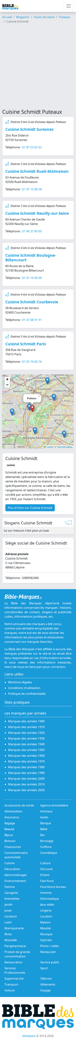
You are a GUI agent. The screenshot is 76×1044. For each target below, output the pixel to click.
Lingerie (45, 910)
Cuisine (9, 863)
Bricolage (46, 841)
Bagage (9, 823)
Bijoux (8, 835)
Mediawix (29, 1036)
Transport (11, 984)
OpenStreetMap (65, 446)
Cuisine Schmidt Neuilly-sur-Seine (37, 213)
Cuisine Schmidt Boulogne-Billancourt (30, 257)
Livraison (10, 916)
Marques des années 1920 (26, 733)
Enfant (44, 875)
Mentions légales (20, 682)
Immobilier (12, 899)
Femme (9, 887)
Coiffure (45, 847)
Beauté (9, 829)
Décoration (12, 869)
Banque (45, 823)
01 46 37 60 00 (32, 231)
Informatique (49, 899)
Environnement (15, 881)
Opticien (46, 940)
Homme (45, 893)
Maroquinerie (14, 928)
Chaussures (12, 847)
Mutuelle (10, 940)
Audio (44, 817)
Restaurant (48, 952)
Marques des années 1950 (26, 750)
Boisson (9, 841)
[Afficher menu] (68, 6)
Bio (42, 835)
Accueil (7, 17)
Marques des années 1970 (26, 761)
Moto (8, 934)
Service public (49, 962)
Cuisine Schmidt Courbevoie (31, 301)
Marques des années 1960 (26, 756)
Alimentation (13, 811)
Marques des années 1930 (26, 738)
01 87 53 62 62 (32, 147)
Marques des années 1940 (26, 744)
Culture (45, 863)
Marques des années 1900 (26, 721)
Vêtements (47, 984)
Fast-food (46, 881)
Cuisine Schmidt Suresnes (29, 129)
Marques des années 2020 (26, 790)
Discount (46, 869)
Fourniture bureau (53, 887)
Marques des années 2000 (26, 779)
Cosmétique (48, 853)
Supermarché (13, 978)
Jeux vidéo (47, 904)
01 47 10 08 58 (32, 189)
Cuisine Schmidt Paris (25, 343)
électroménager (15, 875)
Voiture (9, 990)
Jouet (8, 910)
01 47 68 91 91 (32, 320)
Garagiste (11, 893)
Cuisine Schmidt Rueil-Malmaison (37, 171)
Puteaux (64, 17)
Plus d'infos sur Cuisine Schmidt (30, 508)
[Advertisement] (38, 68)
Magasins (23, 17)
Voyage (45, 990)
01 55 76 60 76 (32, 362)
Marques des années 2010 (26, 784)
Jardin (8, 904)
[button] (29, 407)
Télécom (46, 978)
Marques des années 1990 (26, 773)
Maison (45, 922)
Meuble (45, 928)
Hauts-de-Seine (44, 17)
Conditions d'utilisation (24, 688)
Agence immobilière (54, 805)
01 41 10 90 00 (32, 278)
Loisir (8, 922)
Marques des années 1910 (26, 727)
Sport (44, 968)
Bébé (43, 829)
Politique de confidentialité (27, 694)
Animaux (46, 811)
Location (46, 916)
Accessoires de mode (19, 805)
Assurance (11, 817)
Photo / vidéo (49, 946)
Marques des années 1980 (26, 767)
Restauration (13, 962)
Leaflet (49, 446)
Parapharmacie (15, 946)
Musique (46, 934)
